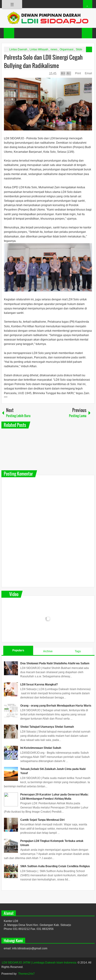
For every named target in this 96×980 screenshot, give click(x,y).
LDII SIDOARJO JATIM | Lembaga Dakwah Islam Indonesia (39, 962)
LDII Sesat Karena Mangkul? (39, 684)
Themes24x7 (26, 973)
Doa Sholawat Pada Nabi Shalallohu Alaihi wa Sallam (54, 663)
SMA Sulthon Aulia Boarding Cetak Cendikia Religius (55, 866)
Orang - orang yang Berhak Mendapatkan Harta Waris (55, 705)
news (54, 49)
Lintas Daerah (18, 49)
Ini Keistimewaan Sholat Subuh (40, 748)
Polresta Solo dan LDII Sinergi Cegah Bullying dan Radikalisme (43, 61)
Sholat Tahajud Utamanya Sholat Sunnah (47, 726)
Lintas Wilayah (39, 49)
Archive (48, 651)
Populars (18, 650)
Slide (79, 49)
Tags (78, 651)
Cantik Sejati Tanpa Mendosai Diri (42, 819)
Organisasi (66, 49)
